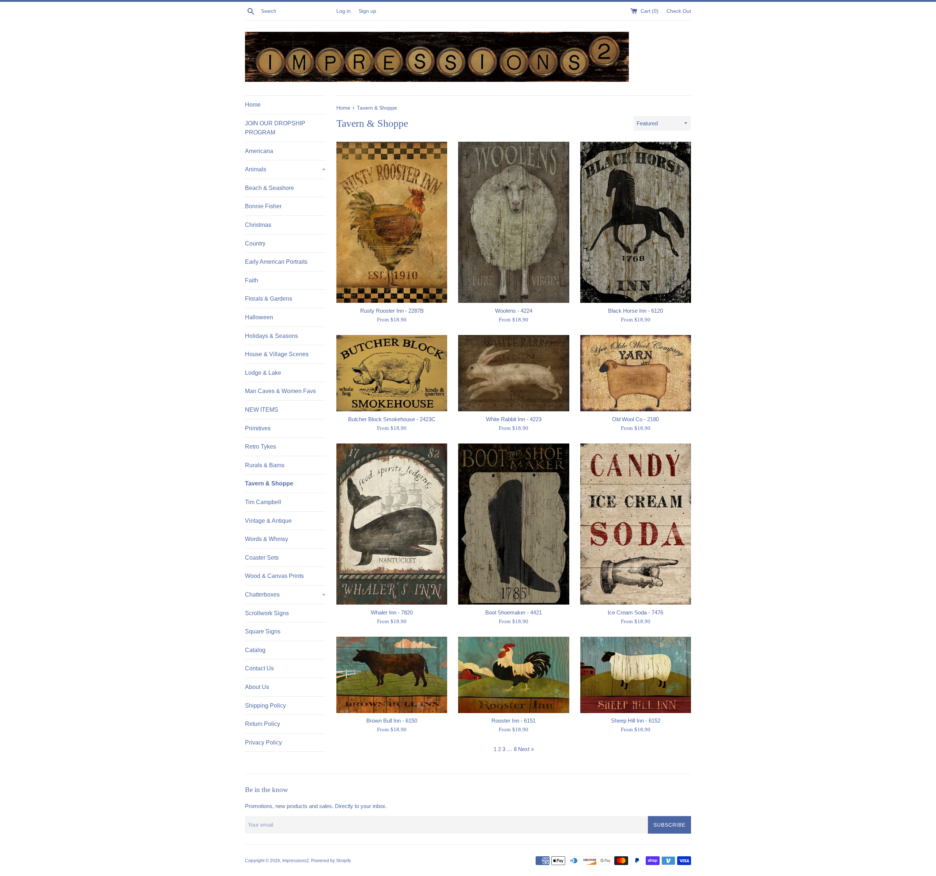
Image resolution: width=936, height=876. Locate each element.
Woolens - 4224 (513, 311)
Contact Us (259, 668)
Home (253, 105)
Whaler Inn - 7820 (392, 612)
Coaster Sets (262, 558)
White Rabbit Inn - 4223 (513, 419)
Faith (251, 280)
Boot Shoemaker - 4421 (513, 612)
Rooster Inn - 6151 (513, 720)
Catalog (255, 650)
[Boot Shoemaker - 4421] (513, 524)
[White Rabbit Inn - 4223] (513, 373)
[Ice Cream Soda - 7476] (635, 524)
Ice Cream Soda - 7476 (635, 612)
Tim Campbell (263, 502)
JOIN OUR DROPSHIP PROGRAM (275, 128)
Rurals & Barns (264, 465)
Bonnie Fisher (263, 206)
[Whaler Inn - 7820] (391, 524)
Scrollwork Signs (267, 613)
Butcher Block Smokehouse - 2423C (391, 419)
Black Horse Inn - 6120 (635, 311)
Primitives (258, 428)
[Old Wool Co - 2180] (635, 373)
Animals (285, 169)
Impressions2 (295, 860)
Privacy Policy (263, 742)
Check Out (679, 11)
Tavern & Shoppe (269, 483)
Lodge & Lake (263, 373)
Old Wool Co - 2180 (635, 419)
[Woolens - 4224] (513, 222)
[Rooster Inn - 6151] (513, 675)
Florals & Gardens (268, 299)
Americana (259, 151)
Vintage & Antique (268, 521)
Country (255, 243)
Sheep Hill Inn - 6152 (635, 720)
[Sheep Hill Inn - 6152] (635, 675)
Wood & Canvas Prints (274, 576)
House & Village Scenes (277, 354)
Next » (526, 749)
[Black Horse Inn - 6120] (635, 222)
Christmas (258, 225)
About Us (257, 687)
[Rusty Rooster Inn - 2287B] (391, 222)
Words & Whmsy (266, 539)
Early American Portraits (276, 262)
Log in (343, 11)
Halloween (259, 317)
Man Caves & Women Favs (280, 391)
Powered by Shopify (331, 860)
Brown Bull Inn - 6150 (391, 720)
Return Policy (262, 724)
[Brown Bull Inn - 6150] (391, 675)
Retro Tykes (260, 446)
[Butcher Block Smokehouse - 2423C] (391, 373)
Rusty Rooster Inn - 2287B (392, 311)
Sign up (367, 11)
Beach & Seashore (269, 188)
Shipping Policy (265, 705)
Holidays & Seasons (271, 336)
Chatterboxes (285, 594)
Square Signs (262, 631)
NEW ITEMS (261, 410)
